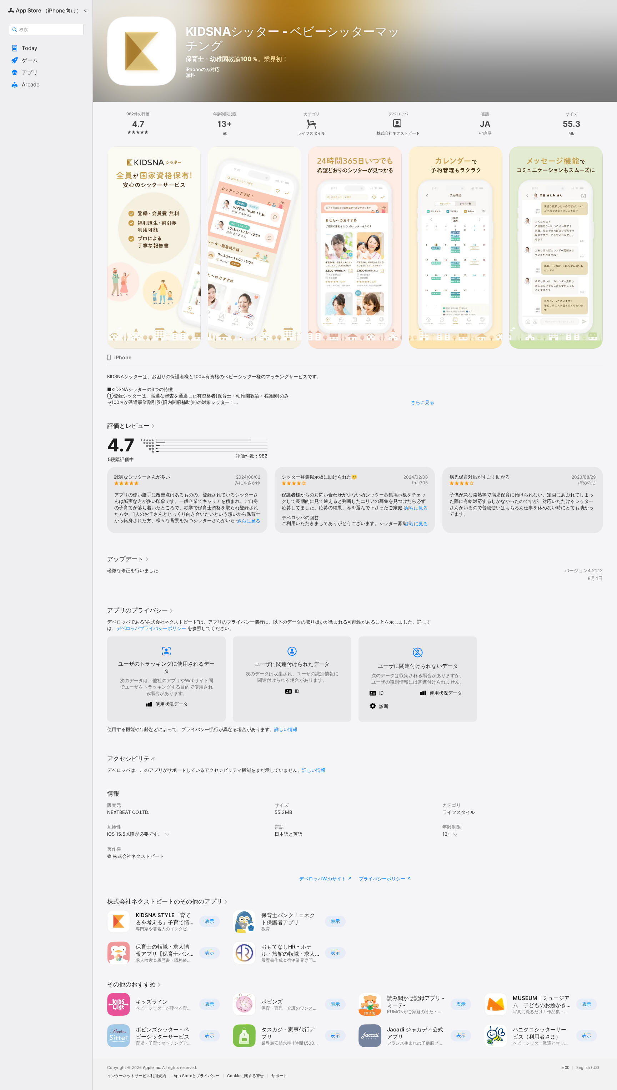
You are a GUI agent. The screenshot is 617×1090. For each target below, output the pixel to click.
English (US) (587, 1068)
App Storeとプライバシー (197, 1076)
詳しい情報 (285, 729)
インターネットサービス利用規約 (136, 1076)
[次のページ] (610, 247)
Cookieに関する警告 (245, 1076)
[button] (46, 48)
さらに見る (422, 402)
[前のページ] (100, 247)
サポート (279, 1076)
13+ (446, 834)
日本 (565, 1068)
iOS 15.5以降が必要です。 (134, 834)
